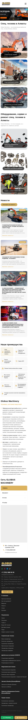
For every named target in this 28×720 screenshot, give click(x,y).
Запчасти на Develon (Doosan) (8, 684)
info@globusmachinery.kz (7, 574)
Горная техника (5, 697)
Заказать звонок (7, 591)
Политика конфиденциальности (8, 715)
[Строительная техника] (14, 45)
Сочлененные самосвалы (7, 700)
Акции (2, 629)
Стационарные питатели (7, 662)
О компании (4, 595)
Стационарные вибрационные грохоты (11, 660)
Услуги (3, 608)
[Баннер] (14, 14)
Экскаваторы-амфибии (7, 650)
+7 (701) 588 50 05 (7, 572)
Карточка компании (6, 598)
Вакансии (3, 603)
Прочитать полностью (7, 235)
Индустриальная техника (8, 666)
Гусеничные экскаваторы (7, 643)
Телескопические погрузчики (8, 669)
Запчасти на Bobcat (6, 686)
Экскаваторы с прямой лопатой (9, 703)
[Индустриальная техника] (14, 73)
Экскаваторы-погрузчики (7, 648)
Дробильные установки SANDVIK (10, 655)
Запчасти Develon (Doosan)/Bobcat (10, 681)
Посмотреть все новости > (9, 204)
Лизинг (3, 618)
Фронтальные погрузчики (7, 645)
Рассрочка (4, 620)
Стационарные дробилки (7, 658)
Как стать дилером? (6, 601)
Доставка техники (5, 627)
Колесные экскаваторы (7, 641)
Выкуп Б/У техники (6, 625)
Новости (3, 605)
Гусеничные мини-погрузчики (8, 672)
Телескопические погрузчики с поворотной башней (14, 676)
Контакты (3, 610)
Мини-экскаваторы (6, 639)
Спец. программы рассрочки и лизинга (7, 352)
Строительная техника (7, 635)
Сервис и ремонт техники (7, 632)
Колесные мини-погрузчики (8, 674)
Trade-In (3, 622)
